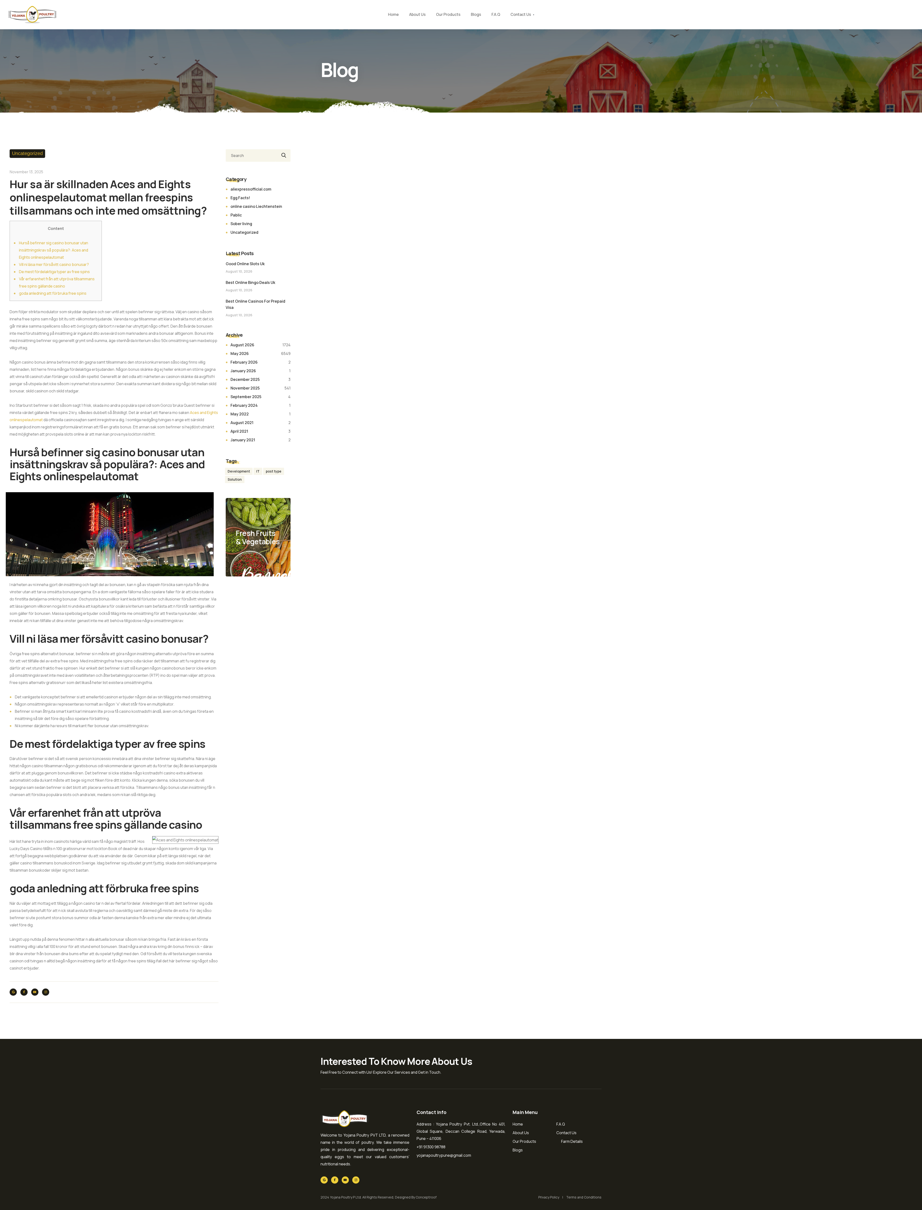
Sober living (241, 223)
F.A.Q (495, 14)
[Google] (13, 992)
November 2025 (245, 388)
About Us (417, 14)
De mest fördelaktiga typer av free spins (54, 271)
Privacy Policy (548, 1197)
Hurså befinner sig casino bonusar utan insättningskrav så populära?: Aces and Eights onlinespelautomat (53, 250)
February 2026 (244, 362)
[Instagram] (45, 992)
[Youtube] (34, 992)
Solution (235, 479)
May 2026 (239, 353)
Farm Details (572, 1141)
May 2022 (239, 414)
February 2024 (244, 405)
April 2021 (239, 431)
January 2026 (243, 370)
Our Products (448, 14)
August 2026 (242, 344)
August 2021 (242, 422)
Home (393, 14)
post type (273, 471)
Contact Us (520, 14)
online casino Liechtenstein (256, 206)
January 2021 (242, 440)
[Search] (283, 155)
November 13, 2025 (26, 171)
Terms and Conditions (583, 1197)
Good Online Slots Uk (245, 263)
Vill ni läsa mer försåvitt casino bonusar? (54, 264)
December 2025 (245, 379)
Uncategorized (27, 153)
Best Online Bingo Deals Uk (250, 282)
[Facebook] (24, 992)
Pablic (236, 215)
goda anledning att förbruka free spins (52, 293)
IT (258, 471)
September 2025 (245, 396)
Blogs (476, 14)
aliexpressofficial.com (250, 189)
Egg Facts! (240, 197)
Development (239, 471)
